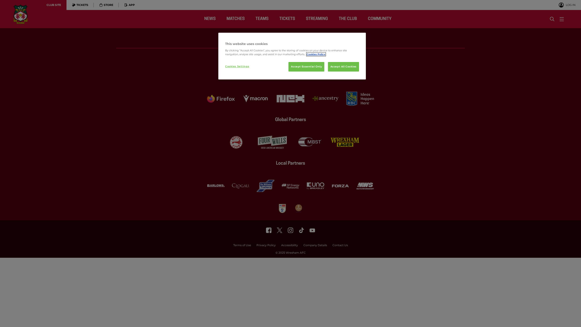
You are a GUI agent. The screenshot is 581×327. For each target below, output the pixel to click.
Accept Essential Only (306, 66)
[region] (292, 56)
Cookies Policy (316, 54)
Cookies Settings (237, 66)
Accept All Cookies (343, 66)
